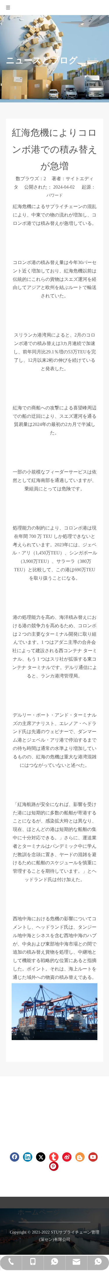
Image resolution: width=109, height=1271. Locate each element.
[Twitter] (40, 1157)
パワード (55, 195)
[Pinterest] (53, 1166)
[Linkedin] (27, 1157)
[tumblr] (53, 1157)
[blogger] (80, 1157)
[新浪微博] (67, 1157)
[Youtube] (93, 1157)
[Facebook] (14, 1157)
